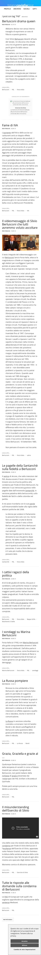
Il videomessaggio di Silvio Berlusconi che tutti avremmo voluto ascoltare (20, 224)
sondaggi (35, 670)
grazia (14, 776)
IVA (28, 211)
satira (29, 455)
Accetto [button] (25, 941)
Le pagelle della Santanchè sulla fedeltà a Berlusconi (20, 467)
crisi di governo (21, 603)
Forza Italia (20, 90)
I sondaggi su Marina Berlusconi (16, 633)
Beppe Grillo (31, 619)
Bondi (27, 743)
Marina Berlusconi (30, 642)
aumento (7, 132)
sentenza (6, 902)
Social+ (26, 9)
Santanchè (29, 490)
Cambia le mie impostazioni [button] (24, 949)
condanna (6, 845)
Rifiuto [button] (24, 945)
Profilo (7, 9)
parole (32, 504)
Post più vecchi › (7, 919)
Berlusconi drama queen (18, 21)
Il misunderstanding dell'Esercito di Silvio (15, 808)
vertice (6, 476)
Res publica (6, 24)
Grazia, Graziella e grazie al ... (20, 755)
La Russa (9, 721)
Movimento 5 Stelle (8, 621)
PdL (13, 90)
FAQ (6, 897)
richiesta (5, 776)
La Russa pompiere (15, 681)
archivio (25, 17)
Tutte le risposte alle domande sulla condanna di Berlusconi (19, 886)
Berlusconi (19, 39)
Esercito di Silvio (22, 872)
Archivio (17, 9)
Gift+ (35, 9)
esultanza (7, 848)
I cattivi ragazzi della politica (15, 573)
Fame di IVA (10, 125)
